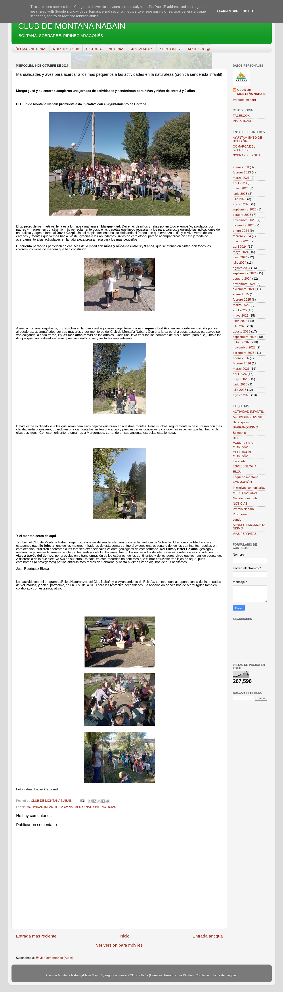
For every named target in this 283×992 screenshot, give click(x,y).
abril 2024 (240, 246)
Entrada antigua (208, 936)
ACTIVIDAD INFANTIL (42, 807)
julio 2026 (239, 389)
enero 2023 (241, 167)
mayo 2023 (241, 188)
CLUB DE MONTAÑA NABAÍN (71, 26)
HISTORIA (94, 49)
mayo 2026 (241, 379)
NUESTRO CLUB (66, 49)
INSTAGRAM (242, 121)
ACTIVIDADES (142, 49)
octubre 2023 (242, 214)
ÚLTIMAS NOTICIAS (30, 49)
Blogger (231, 975)
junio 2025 (240, 321)
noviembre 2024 (244, 284)
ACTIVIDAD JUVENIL (248, 417)
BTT (236, 438)
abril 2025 (240, 310)
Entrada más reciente (36, 936)
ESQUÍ (237, 471)
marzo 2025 (241, 305)
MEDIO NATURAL (87, 807)
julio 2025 (239, 326)
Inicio (125, 936)
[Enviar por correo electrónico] (90, 801)
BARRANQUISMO (245, 427)
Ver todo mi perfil (244, 99)
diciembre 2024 (243, 289)
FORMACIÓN (242, 482)
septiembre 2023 (244, 209)
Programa (240, 514)
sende (237, 519)
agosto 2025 (241, 331)
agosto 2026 (241, 395)
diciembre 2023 (243, 225)
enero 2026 (241, 358)
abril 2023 (240, 183)
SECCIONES (170, 49)
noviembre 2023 (244, 220)
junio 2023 (240, 193)
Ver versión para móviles (119, 945)
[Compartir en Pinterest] (107, 801)
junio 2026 (240, 384)
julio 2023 (239, 199)
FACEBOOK (241, 115)
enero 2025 (241, 294)
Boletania (66, 807)
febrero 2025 (242, 299)
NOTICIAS (116, 49)
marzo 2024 (241, 241)
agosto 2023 (241, 204)
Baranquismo (242, 422)
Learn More (227, 11)
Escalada (239, 461)
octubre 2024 (242, 278)
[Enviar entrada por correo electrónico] (82, 800)
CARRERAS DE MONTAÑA (244, 445)
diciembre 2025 (243, 352)
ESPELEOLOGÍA (244, 466)
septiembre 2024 (244, 273)
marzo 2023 (241, 177)
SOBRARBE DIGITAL (247, 155)
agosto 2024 (241, 268)
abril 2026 (240, 373)
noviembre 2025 (244, 347)
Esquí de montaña (245, 477)
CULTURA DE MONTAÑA (242, 454)
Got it (248, 11)
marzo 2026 (241, 368)
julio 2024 (239, 262)
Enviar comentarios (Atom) (54, 957)
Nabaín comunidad (246, 498)
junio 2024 (240, 257)
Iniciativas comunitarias (249, 487)
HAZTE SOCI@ (198, 49)
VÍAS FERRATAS (244, 533)
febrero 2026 (242, 363)
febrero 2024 (242, 236)
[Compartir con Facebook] (103, 801)
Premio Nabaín (243, 509)
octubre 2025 (242, 342)
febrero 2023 (242, 172)
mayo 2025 (241, 315)
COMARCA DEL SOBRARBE (244, 148)
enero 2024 (241, 230)
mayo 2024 (241, 252)
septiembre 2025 (244, 336)
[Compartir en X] (99, 801)
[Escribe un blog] (94, 801)
